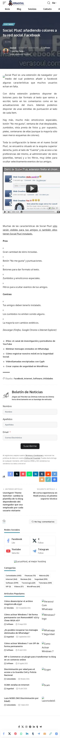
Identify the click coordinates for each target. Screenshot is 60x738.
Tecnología (28, 583)
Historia (44, 576)
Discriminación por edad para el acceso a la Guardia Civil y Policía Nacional (20, 672)
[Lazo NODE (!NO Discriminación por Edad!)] (49, 702)
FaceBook (18, 378)
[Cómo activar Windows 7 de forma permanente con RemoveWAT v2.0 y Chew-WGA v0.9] (49, 618)
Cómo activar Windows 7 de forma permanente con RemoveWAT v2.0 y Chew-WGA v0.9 (21, 617)
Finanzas (30, 576)
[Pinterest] (30, 727)
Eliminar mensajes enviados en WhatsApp (27, 348)
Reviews (26, 579)
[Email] (45, 734)
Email (6, 432)
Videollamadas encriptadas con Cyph (25, 361)
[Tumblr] (37, 727)
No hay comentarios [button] (44, 522)
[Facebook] (17, 541)
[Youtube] (17, 551)
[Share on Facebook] (4, 734)
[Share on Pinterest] (15, 734)
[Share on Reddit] (48, 474)
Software (8, 24)
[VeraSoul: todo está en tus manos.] (17, 3)
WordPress (33, 586)
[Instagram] (26, 727)
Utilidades (48, 378)
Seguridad (40, 579)
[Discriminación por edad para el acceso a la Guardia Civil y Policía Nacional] (49, 673)
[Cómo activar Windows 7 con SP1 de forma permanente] (49, 647)
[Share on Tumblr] (33, 734)
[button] (5, 3)
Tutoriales (45, 583)
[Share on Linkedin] (27, 734)
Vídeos (19, 586)
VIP (8, 586)
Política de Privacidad (32, 458)
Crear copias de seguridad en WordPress (27, 366)
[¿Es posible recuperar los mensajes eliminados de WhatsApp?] (49, 633)
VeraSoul (13, 48)
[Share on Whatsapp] (21, 734)
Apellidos (7, 419)
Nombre (7, 406)
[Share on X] (9, 734)
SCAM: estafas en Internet (16, 685)
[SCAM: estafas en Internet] (49, 688)
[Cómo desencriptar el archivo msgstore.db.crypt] (49, 605)
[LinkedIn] (34, 727)
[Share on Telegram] (39, 734)
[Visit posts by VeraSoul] (6, 51)
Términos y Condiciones (34, 455)
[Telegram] (43, 551)
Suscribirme (30, 446)
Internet (28, 378)
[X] (43, 541)
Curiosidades (13, 576)
